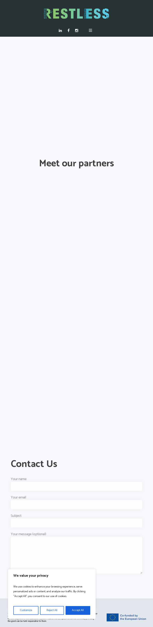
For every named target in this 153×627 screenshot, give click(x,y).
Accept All (78, 610)
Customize (26, 610)
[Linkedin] (61, 30)
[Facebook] (69, 30)
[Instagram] (77, 30)
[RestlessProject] (76, 13)
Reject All (52, 610)
